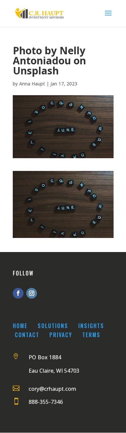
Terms (91, 335)
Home (20, 326)
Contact (27, 335)
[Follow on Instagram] (31, 293)
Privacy (60, 335)
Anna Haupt (32, 83)
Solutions (53, 326)
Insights (91, 326)
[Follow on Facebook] (18, 293)
